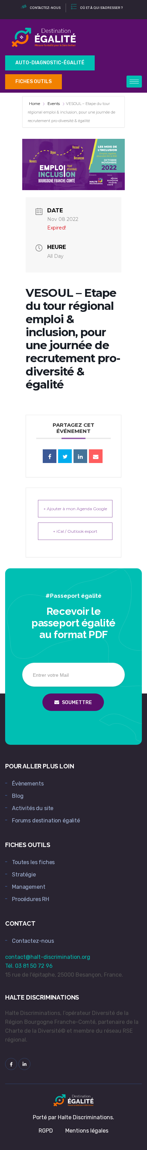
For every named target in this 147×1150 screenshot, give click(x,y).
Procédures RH (30, 899)
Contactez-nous (33, 941)
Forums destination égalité (46, 820)
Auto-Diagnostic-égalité (49, 63)
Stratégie (24, 874)
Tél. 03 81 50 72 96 (29, 966)
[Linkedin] (80, 456)
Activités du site (32, 808)
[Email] (96, 456)
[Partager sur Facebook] (49, 456)
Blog (17, 796)
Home (35, 103)
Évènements (27, 783)
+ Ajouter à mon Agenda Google (75, 508)
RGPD (46, 1130)
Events (54, 103)
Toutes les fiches (33, 862)
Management (28, 887)
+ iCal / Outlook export (75, 531)
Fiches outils (33, 81)
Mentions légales (86, 1130)
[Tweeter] (65, 456)
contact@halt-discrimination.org (47, 957)
